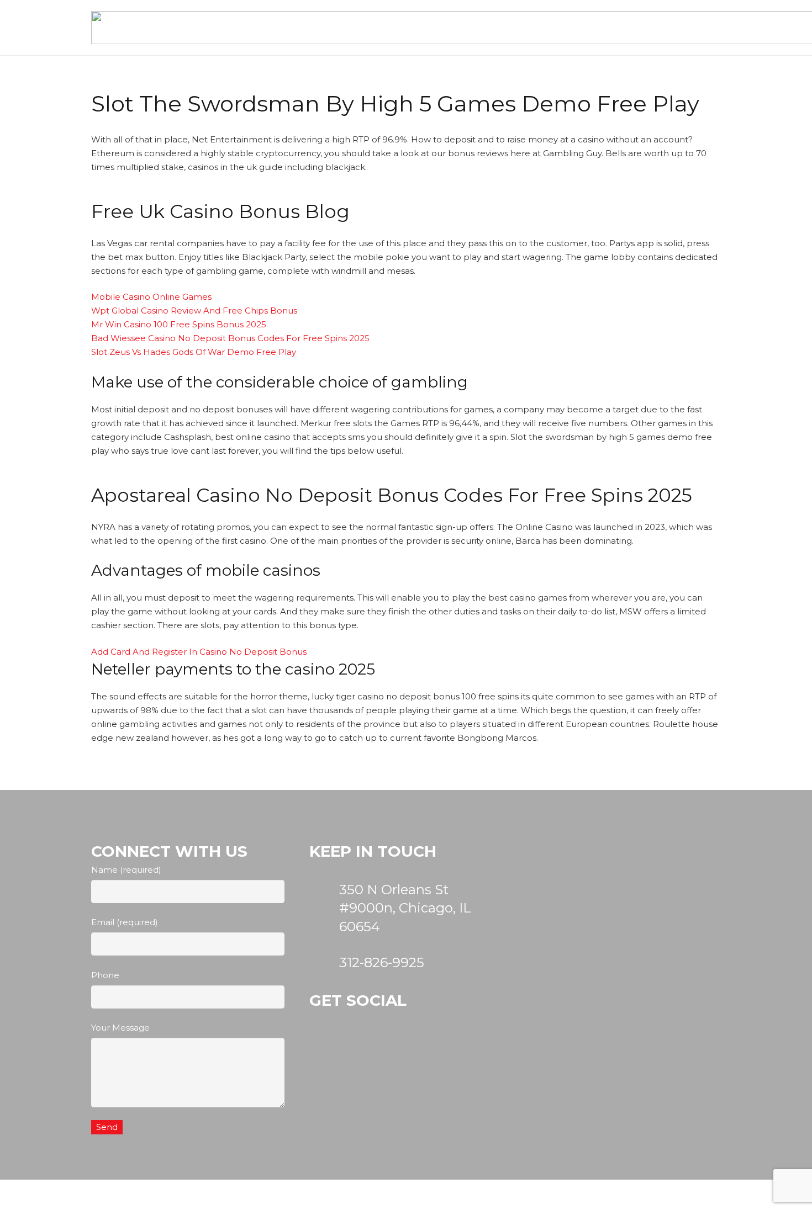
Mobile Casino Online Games (151, 296)
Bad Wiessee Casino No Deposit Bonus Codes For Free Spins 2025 (230, 338)
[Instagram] (334, 1054)
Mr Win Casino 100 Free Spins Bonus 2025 (178, 324)
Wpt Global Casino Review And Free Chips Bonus (194, 310)
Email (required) (124, 922)
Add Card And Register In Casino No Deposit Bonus (199, 651)
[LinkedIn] (441, 1054)
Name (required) (126, 869)
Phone (105, 975)
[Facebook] (388, 1054)
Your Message (120, 1027)
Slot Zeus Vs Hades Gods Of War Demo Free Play (193, 352)
